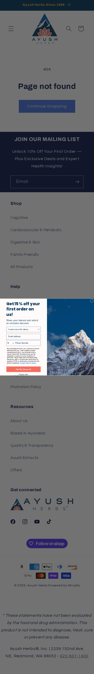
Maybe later (23, 374)
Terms (34, 363)
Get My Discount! (23, 369)
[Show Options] (39, 329)
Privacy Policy (25, 363)
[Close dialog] (91, 300)
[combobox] (23, 329)
